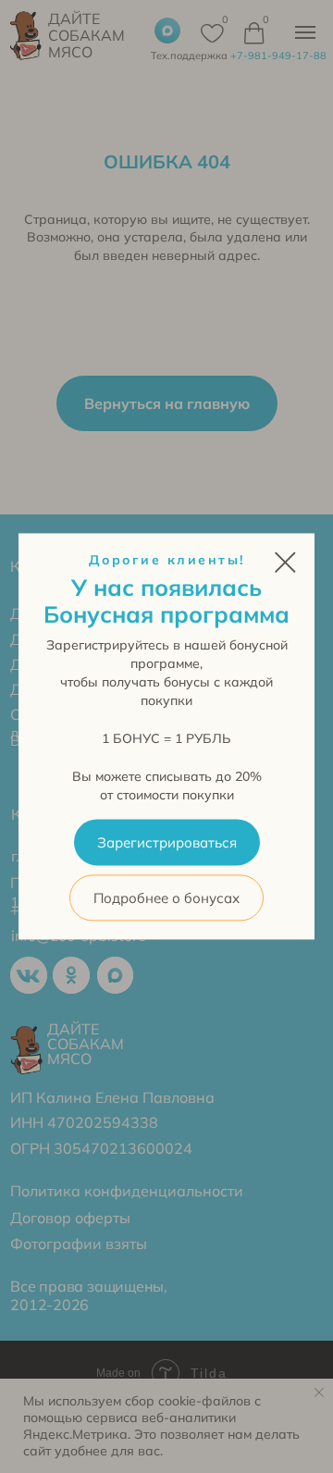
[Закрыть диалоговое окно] (285, 562)
